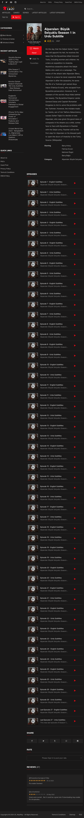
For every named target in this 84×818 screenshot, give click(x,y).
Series (26, 12)
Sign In (17, 17)
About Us (43, 2)
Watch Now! (35, 50)
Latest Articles (39, 12)
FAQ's (50, 2)
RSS (80, 814)
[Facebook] (32, 741)
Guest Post (68, 2)
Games (16, 12)
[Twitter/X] (43, 741)
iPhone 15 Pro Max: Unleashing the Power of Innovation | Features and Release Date (16, 117)
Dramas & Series (9, 39)
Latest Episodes (57, 12)
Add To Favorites (34, 61)
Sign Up (5, 17)
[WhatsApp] (66, 741)
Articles (6, 12)
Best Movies (7, 35)
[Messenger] (78, 741)
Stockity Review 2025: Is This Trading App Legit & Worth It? (15, 60)
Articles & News (8, 42)
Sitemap (72, 814)
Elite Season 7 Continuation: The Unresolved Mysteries (15, 72)
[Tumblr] (55, 741)
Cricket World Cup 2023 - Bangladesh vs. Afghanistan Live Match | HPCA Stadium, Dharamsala (16, 134)
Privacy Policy (58, 2)
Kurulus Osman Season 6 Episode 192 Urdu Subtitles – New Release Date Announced (16, 85)
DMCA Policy (78, 2)
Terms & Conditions (7, 172)
